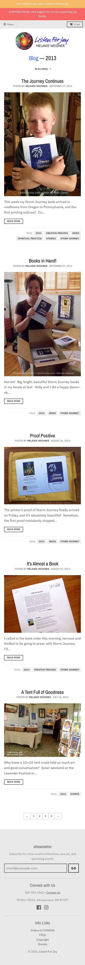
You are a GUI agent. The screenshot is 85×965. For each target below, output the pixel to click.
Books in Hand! (42, 260)
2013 (38, 233)
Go (73, 868)
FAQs (42, 935)
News (75, 233)
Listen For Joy (48, 951)
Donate (42, 944)
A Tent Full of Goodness (42, 692)
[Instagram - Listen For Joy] (46, 907)
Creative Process (57, 233)
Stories (51, 238)
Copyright (42, 939)
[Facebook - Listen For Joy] (38, 907)
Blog (33, 58)
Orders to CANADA (43, 930)
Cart (77, 24)
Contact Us (53, 892)
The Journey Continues (42, 81)
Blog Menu (41, 69)
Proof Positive (42, 435)
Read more (13, 221)
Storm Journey (69, 238)
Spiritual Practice (30, 238)
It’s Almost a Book (42, 563)
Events (75, 794)
